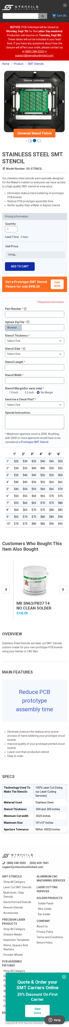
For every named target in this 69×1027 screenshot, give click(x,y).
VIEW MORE (57, 284)
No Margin (47, 392)
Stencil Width (14, 375)
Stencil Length (15, 362)
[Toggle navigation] (65, 5)
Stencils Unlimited (33, 1023)
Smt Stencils (12, 876)
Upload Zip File (15, 322)
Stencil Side (13, 348)
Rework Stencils (13, 907)
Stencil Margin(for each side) (24, 388)
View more (37, 1010)
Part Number (14, 308)
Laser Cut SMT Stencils (17, 887)
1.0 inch (13, 392)
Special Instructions (17, 412)
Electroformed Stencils (17, 902)
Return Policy (45, 942)
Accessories (10, 912)
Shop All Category (14, 881)
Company (43, 921)
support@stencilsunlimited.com (34, 55)
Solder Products (49, 898)
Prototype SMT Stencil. (35, 442)
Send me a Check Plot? (20, 399)
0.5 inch (29, 392)
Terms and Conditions (50, 937)
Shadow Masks (12, 934)
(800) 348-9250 (34, 51)
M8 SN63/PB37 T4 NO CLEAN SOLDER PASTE (33, 608)
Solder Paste (45, 903)
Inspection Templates (16, 939)
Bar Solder (44, 914)
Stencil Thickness (17, 335)
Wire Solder (45, 908)
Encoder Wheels (13, 954)
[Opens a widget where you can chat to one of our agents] (54, 1020)
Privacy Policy (45, 931)
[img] (64, 977)
